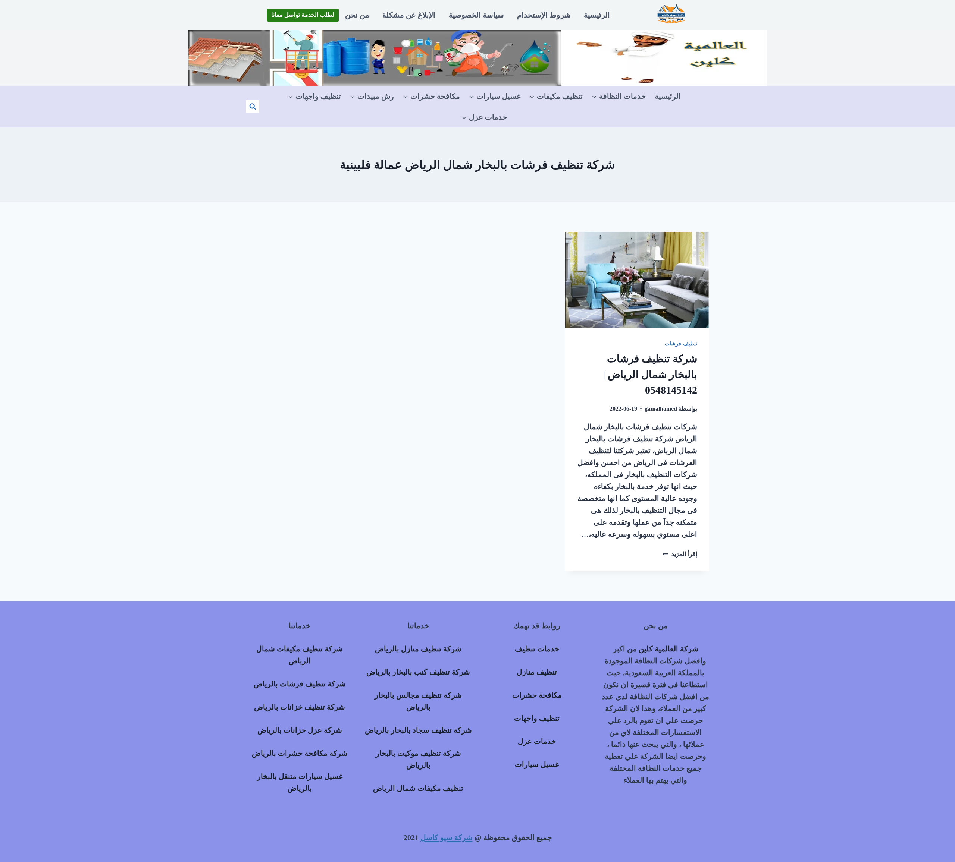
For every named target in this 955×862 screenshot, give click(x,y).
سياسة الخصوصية (476, 15)
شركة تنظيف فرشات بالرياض (300, 684)
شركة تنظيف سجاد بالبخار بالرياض (418, 730)
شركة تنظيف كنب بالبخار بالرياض (418, 672)
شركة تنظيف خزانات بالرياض (299, 707)
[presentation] (637, 280)
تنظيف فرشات (681, 344)
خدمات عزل (537, 741)
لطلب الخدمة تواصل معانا (302, 15)
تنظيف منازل (537, 672)
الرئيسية (597, 15)
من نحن (357, 15)
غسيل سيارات (537, 764)
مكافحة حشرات (537, 695)
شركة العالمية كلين (668, 649)
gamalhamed (661, 408)
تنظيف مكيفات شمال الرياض (418, 788)
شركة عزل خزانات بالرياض (299, 730)
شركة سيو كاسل (446, 837)
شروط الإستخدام (544, 15)
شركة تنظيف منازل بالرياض (418, 649)
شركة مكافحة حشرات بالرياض (300, 753)
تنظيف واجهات (537, 718)
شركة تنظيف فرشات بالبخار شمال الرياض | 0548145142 (650, 374)
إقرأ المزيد (680, 554)
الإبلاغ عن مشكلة (408, 15)
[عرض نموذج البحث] (252, 106)
